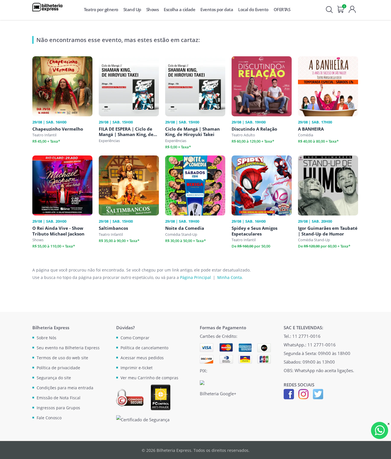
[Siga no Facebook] (289, 393)
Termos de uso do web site (62, 357)
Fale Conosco (49, 417)
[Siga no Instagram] (303, 393)
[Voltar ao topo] (381, 449)
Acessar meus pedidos (142, 357)
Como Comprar (135, 337)
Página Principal (195, 277)
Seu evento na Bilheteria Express (68, 347)
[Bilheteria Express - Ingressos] (47, 7)
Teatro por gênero (101, 9)
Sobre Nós (46, 337)
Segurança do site (54, 377)
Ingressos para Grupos (58, 407)
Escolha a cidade (179, 9)
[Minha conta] (352, 8)
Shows (152, 9)
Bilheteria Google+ (218, 393)
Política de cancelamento (144, 347)
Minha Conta (229, 277)
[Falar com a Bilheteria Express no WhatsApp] (379, 430)
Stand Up (132, 9)
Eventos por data (216, 9)
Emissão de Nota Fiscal (58, 397)
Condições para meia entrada (65, 387)
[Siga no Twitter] (318, 393)
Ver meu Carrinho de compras (149, 377)
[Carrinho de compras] (340, 8)
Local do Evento (253, 9)
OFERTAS (282, 9)
